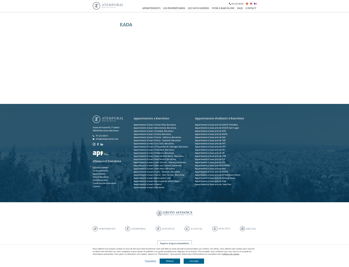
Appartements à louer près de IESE (210, 131)
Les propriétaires (174, 8)
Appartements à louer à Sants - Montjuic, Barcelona (157, 171)
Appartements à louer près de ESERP (211, 171)
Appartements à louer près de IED (210, 162)
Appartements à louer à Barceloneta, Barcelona (155, 128)
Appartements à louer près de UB (210, 153)
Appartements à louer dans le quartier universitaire (157, 181)
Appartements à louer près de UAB (210, 156)
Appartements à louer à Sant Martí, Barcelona (154, 168)
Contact (250, 8)
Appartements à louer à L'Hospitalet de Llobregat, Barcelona (161, 146)
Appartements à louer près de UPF (210, 146)
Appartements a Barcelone (151, 118)
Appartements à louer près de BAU (210, 168)
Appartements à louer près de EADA (211, 134)
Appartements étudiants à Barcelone (219, 118)
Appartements (151, 8)
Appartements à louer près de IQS (210, 159)
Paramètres (150, 261)
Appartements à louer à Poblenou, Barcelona (154, 153)
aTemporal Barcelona (107, 161)
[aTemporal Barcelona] (108, 119)
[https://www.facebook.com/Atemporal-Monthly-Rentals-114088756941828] (98, 144)
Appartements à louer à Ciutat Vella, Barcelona (155, 124)
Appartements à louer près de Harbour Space (215, 178)
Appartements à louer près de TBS (210, 140)
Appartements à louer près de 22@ (210, 181)
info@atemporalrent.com (107, 139)
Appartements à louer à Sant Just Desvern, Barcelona (157, 165)
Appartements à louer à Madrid (148, 184)
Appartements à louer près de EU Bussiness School (217, 175)
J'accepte (193, 261)
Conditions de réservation (104, 183)
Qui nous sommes (198, 8)
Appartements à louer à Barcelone (149, 187)
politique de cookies (230, 254)
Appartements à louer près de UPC (210, 143)
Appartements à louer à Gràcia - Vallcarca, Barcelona (157, 137)
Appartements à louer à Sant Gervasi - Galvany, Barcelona (160, 162)
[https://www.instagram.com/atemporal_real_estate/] (94, 144)
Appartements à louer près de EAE (210, 137)
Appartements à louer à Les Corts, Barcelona (154, 143)
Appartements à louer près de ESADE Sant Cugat (217, 128)
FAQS (240, 8)
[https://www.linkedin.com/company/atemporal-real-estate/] (101, 144)
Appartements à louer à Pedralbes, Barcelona (154, 149)
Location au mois (100, 180)
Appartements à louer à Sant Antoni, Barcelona (155, 159)
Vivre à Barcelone (223, 8)
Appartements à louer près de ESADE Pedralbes (216, 124)
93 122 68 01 (237, 4)
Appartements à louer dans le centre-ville (152, 178)
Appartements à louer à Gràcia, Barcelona (152, 134)
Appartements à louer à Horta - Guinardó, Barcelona (157, 140)
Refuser (170, 261)
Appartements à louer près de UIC (210, 149)
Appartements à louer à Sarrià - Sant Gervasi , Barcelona (159, 175)
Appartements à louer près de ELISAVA (212, 165)
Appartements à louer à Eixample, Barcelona (153, 131)
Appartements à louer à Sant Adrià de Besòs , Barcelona (158, 156)
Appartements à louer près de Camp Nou (213, 184)
